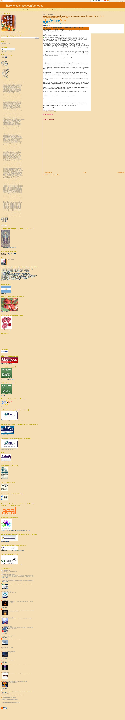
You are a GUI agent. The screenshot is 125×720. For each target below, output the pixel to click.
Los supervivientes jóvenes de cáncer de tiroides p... (12, 150)
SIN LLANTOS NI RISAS (12, 682)
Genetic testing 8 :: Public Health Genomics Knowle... (12, 204)
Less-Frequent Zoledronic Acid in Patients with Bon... (12, 86)
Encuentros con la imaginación (8, 660)
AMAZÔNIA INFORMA (6, 690)
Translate (10, 51)
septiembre (5, 71)
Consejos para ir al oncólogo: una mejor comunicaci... (12, 90)
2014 (3, 219)
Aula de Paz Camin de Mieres (8, 617)
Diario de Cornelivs (6, 609)
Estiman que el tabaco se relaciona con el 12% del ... (12, 88)
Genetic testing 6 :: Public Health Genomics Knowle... (12, 206)
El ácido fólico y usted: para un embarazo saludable (12, 158)
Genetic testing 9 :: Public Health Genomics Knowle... (12, 203)
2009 (3, 225)
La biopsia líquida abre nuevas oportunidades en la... (12, 129)
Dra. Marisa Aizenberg (7, 626)
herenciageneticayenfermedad (24, 5)
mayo (4, 75)
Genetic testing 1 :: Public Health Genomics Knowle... (12, 211)
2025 (3, 57)
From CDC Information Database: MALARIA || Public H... (13, 162)
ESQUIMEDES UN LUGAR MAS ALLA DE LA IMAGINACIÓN (14, 681)
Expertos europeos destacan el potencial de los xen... (12, 102)
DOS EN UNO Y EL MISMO (7, 636)
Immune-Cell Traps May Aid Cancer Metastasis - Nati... (12, 85)
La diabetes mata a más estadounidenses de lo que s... (12, 155)
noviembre (5, 69)
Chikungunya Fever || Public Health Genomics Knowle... (12, 173)
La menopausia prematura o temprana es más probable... (13, 137)
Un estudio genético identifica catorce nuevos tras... (12, 128)
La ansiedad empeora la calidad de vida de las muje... (12, 120)
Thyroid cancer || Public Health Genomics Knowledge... (12, 196)
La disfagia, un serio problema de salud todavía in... (12, 122)
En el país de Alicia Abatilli (7, 647)
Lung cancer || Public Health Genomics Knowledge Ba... (12, 192)
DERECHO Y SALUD (6, 591)
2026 (3, 56)
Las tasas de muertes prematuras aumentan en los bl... (12, 138)
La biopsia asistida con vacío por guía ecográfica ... (12, 117)
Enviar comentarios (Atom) (54, 174)
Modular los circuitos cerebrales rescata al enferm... (12, 104)
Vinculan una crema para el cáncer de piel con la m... (12, 156)
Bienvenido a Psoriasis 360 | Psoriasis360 (11, 702)
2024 (3, 58)
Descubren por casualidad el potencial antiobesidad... (12, 99)
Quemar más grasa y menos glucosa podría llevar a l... (12, 111)
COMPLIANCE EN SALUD (12, 592)
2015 (3, 218)
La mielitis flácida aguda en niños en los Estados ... (12, 139)
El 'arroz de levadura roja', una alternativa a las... (11, 144)
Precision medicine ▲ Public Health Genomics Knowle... (12, 200)
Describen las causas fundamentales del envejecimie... (12, 95)
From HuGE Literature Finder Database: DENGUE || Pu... (13, 171)
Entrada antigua (120, 172)
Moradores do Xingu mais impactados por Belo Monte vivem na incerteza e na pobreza (17, 691)
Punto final (4, 661)
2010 (3, 224)
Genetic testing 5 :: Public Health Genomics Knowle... (12, 207)
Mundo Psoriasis (5, 672)
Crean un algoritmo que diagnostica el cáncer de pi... (12, 109)
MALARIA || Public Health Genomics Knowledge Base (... (13, 160)
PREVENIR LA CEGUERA (7, 638)
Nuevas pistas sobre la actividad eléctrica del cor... (12, 106)
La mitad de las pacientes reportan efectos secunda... (12, 142)
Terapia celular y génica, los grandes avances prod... (12, 133)
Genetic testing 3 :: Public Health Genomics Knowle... (12, 209)
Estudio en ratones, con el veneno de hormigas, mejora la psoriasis (20, 673)
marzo (4, 77)
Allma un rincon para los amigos (9, 697)
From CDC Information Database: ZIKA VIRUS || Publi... (12, 179)
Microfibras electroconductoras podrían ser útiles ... (12, 105)
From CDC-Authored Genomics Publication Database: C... (13, 175)
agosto (4, 72)
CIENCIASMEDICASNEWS (7, 579)
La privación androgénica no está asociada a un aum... (12, 124)
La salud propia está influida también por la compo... (12, 112)
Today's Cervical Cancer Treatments (9, 83)
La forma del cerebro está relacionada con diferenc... (12, 126)
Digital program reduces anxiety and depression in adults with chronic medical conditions (17, 580)
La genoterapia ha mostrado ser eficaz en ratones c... (12, 125)
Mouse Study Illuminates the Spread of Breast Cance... (12, 84)
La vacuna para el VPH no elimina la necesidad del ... (12, 143)
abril (4, 76)
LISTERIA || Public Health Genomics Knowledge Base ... (12, 159)
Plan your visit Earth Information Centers (9, 571)
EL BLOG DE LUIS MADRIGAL (8, 635)
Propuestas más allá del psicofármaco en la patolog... (12, 92)
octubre (4, 70)
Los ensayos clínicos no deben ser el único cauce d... (12, 121)
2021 (3, 62)
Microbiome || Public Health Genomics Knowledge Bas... (12, 190)
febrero (4, 78)
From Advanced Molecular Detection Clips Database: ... (12, 161)
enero (4, 79)
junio (4, 74)
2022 (3, 61)
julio (4, 73)
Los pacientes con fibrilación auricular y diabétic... (11, 118)
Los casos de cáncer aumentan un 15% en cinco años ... (13, 141)
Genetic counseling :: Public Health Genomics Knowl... (12, 212)
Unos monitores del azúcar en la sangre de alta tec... (12, 153)
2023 (3, 60)
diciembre (5, 68)
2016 (3, 217)
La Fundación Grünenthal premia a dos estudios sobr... (12, 116)
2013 (3, 220)
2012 (3, 221)
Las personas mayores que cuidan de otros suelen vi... (12, 110)
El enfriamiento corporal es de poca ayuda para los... (12, 136)
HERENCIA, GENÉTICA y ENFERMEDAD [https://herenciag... (14, 82)
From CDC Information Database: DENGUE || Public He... (13, 169)
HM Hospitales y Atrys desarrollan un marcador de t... (12, 87)
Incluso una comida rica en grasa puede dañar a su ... (12, 145)
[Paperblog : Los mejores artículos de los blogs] (4, 352)
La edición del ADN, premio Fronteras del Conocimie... (12, 107)
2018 (3, 65)
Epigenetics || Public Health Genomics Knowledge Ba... (12, 201)
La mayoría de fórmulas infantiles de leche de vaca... (12, 152)
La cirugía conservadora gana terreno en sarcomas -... (12, 103)
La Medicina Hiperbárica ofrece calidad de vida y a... (12, 123)
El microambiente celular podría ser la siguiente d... (12, 135)
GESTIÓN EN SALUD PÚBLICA (8, 574)
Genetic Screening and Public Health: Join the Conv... (12, 183)
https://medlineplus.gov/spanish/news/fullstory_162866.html (55, 17)
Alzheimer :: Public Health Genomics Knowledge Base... (12, 187)
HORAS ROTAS (5, 600)
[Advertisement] (54, 161)
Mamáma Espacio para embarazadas (10, 699)
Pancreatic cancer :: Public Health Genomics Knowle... (12, 194)
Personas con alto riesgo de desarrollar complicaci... (12, 184)
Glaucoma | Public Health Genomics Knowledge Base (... (13, 185)
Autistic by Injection (6, 663)
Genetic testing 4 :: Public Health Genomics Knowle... (12, 208)
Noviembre (4, 648)
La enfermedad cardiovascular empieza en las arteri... (12, 89)
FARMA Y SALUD (6, 693)
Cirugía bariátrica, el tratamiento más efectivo (11, 134)
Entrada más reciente (47, 172)
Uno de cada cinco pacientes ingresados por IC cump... (12, 93)
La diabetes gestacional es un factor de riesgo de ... (12, 151)
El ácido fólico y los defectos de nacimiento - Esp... (12, 157)
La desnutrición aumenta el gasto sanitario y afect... (12, 100)
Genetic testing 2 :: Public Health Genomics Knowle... (12, 210)
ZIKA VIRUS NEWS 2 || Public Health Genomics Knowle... (13, 177)
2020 (3, 63)
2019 (3, 64)
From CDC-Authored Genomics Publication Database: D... (13, 170)
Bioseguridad (5, 582)
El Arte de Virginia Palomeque (8, 651)
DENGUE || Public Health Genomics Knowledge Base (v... (13, 167)
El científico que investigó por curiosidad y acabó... (12, 140)
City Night (9, 652)
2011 (3, 222)
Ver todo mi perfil (4, 280)
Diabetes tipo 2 (46, 109)
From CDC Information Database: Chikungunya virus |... (13, 174)
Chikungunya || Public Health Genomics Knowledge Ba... (13, 172)
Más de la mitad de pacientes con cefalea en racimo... (12, 127)
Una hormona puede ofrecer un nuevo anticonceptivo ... (12, 101)
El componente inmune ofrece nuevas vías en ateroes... (12, 94)
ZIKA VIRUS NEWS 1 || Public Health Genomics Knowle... (13, 178)
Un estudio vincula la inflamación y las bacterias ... (11, 154)
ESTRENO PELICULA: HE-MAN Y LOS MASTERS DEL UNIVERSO (20, 618)
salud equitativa (11, 259)
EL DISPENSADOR (6, 570)
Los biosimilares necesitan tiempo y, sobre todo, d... (12, 91)
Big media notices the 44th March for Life (10, 108)
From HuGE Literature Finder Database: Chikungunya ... (13, 176)
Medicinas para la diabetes (49, 110)
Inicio (84, 172)
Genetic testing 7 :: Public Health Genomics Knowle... (12, 205)
